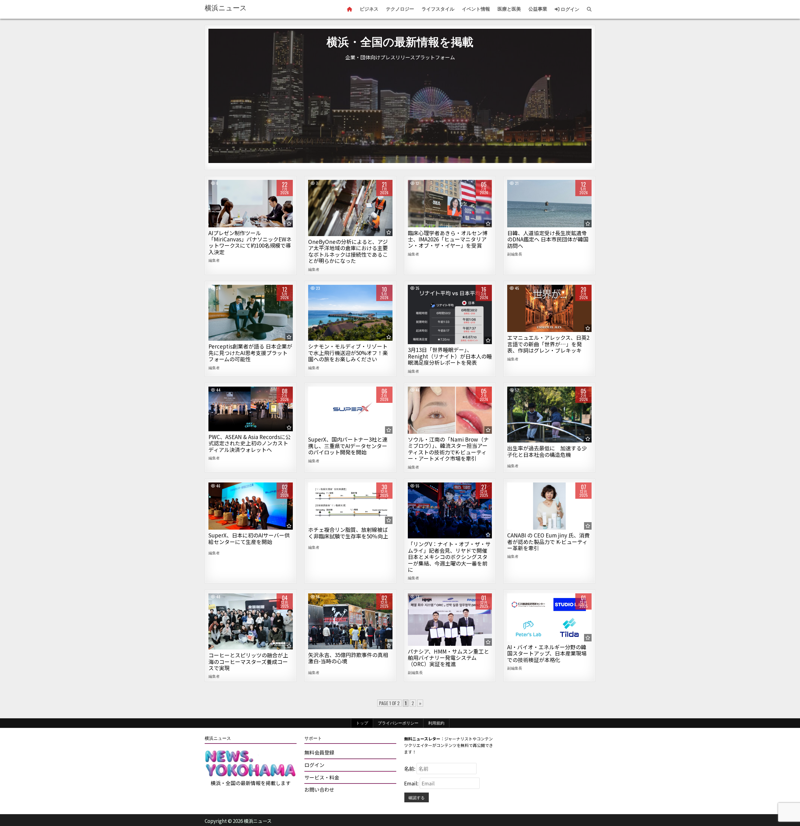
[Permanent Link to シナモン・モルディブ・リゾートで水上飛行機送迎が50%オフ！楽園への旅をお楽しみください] (350, 313)
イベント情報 (476, 9)
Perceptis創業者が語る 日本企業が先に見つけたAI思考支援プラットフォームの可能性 (250, 352)
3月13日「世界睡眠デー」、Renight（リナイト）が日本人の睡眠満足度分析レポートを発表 (450, 356)
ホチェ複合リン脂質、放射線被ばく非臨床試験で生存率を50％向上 (348, 533)
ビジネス (369, 9)
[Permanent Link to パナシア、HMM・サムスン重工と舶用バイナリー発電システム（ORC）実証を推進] (450, 619)
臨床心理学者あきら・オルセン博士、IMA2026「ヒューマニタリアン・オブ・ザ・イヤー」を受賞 (448, 239)
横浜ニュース (226, 8)
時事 (549, 201)
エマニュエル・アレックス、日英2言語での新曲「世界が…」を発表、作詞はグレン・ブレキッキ (548, 344)
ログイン (569, 9)
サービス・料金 (321, 777)
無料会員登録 (319, 752)
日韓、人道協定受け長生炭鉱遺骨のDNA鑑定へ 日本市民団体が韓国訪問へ (547, 239)
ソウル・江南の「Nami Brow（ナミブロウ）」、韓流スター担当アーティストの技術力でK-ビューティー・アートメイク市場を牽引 (448, 448)
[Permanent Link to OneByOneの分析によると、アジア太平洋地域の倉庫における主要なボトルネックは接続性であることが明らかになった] (350, 208)
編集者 (214, 260)
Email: (412, 783)
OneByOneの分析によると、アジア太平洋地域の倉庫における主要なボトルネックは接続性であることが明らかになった (348, 251)
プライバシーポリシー (398, 722)
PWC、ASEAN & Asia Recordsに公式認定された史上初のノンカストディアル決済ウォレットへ (249, 443)
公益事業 (537, 9)
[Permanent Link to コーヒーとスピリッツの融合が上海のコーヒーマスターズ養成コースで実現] (250, 621)
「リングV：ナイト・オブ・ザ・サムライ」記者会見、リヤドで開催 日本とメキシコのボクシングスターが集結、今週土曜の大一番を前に (449, 556)
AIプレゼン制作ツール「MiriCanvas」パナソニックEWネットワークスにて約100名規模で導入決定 (250, 242)
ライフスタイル (438, 9)
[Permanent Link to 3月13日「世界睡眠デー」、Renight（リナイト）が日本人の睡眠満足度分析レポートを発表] (450, 314)
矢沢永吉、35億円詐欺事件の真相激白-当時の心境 (348, 658)
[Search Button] (589, 9)
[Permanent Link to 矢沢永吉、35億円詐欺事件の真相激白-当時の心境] (350, 621)
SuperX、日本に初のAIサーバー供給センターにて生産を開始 (249, 538)
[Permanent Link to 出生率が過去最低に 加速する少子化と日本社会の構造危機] (549, 415)
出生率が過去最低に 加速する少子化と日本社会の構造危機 (547, 451)
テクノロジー (400, 9)
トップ (362, 722)
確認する (416, 797)
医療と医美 (509, 9)
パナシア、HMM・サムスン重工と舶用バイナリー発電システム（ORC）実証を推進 (448, 657)
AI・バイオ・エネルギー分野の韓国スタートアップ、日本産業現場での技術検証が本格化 (547, 653)
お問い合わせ (319, 789)
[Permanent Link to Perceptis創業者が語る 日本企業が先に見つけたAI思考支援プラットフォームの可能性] (250, 313)
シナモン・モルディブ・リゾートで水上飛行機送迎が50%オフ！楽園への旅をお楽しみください (348, 352)
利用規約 (436, 722)
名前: (410, 768)
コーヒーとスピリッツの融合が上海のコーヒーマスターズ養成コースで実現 (248, 661)
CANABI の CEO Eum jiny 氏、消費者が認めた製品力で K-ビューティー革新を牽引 (548, 541)
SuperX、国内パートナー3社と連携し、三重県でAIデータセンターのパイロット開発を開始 (348, 445)
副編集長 (514, 254)
